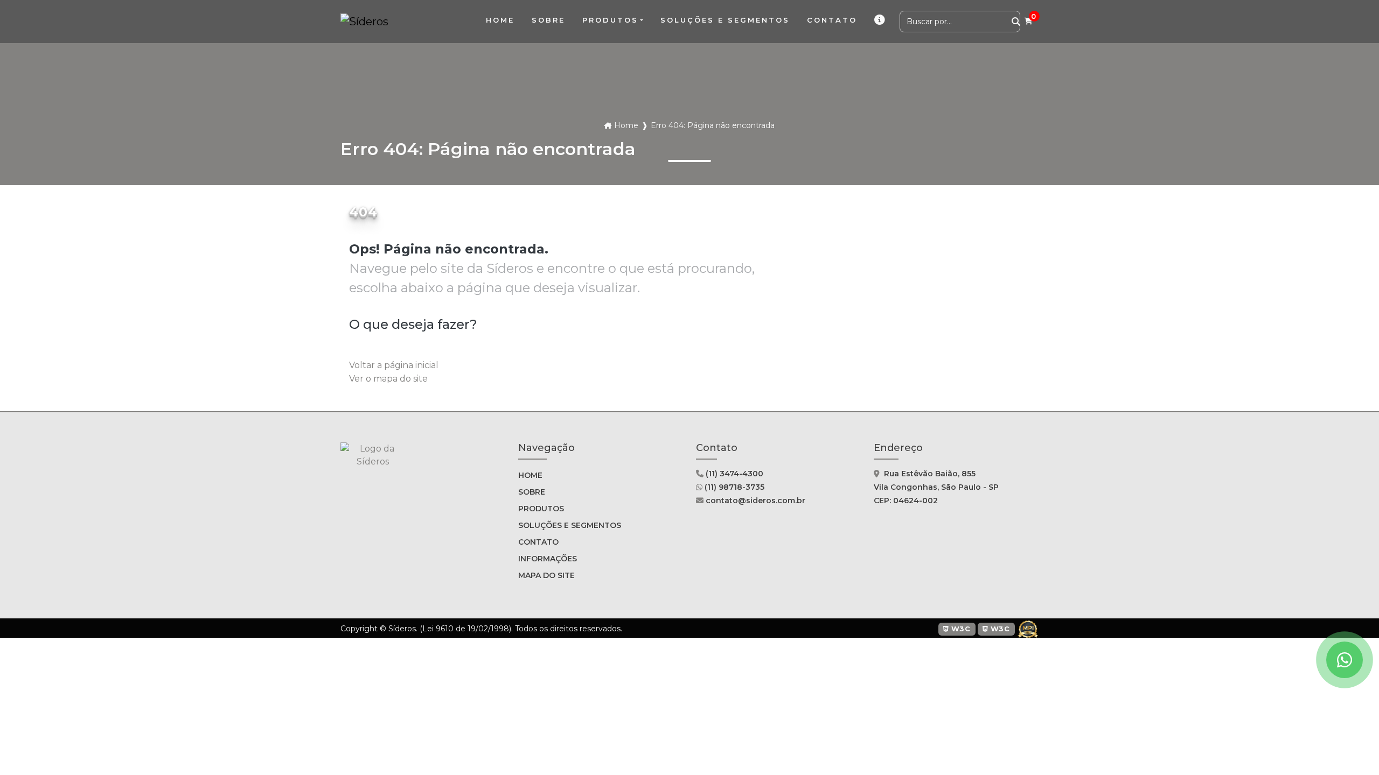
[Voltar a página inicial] (364, 21)
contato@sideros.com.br (754, 500)
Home (626, 125)
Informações (547, 558)
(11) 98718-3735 (733, 487)
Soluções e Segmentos (569, 525)
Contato (538, 542)
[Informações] (880, 20)
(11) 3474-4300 (733, 473)
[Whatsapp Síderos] (1344, 660)
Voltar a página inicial (393, 365)
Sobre (531, 492)
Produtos (610, 20)
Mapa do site (546, 575)
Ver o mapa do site (388, 379)
